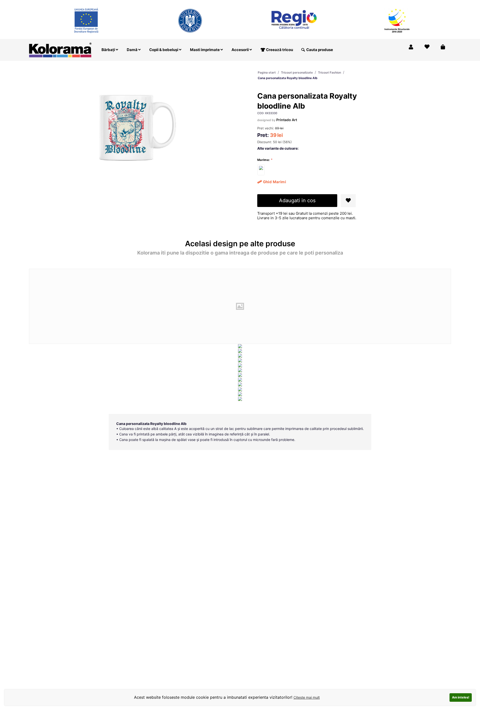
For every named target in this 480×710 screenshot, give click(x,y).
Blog (421, 3)
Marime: (263, 160)
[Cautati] (303, 50)
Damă (132, 49)
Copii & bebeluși (164, 49)
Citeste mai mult (307, 697)
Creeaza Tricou (346, 3)
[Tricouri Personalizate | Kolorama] (60, 49)
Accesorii (241, 49)
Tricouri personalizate (297, 72)
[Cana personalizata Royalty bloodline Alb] (261, 169)
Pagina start (267, 72)
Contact (439, 3)
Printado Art (286, 120)
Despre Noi (400, 3)
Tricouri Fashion (329, 72)
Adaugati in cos (297, 200)
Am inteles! (460, 697)
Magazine (375, 3)
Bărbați (109, 49)
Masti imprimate (205, 49)
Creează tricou (279, 49)
